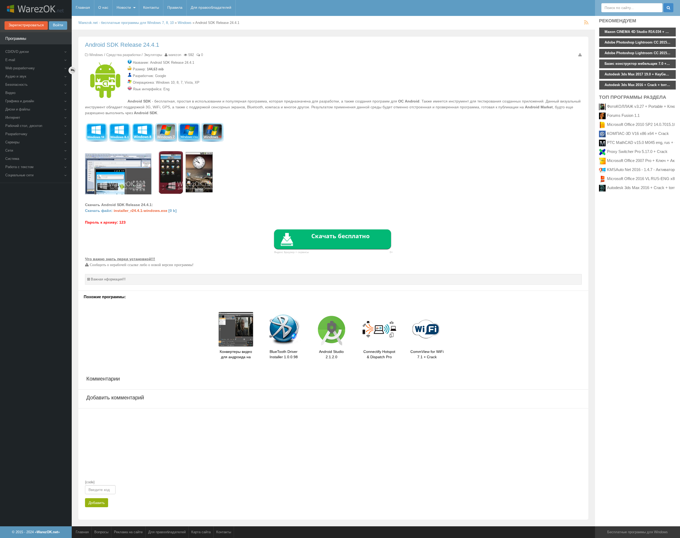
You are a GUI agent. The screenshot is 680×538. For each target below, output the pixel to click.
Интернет (12, 117)
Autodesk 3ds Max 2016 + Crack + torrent (643, 187)
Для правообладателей (211, 7)
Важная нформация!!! (108, 279)
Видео (10, 93)
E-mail (10, 60)
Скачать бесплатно (340, 236)
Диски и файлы (17, 109)
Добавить (96, 503)
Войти (58, 25)
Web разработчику (20, 68)
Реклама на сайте (128, 532)
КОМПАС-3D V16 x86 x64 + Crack (638, 133)
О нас (103, 7)
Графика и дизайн (19, 101)
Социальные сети (19, 175)
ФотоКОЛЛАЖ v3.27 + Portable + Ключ (642, 106)
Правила (174, 7)
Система (12, 159)
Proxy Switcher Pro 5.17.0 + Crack (637, 151)
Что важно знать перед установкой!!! (120, 259)
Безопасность (16, 85)
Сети (9, 150)
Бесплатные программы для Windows (637, 532)
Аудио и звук (15, 76)
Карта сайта (201, 532)
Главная (83, 7)
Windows (185, 23)
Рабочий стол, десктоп (23, 126)
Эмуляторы (153, 55)
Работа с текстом (19, 167)
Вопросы (101, 532)
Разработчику (16, 134)
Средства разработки (123, 55)
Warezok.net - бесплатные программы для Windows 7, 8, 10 (126, 23)
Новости (124, 7)
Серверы (12, 142)
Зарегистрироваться (26, 25)
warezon (174, 55)
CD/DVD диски (17, 52)
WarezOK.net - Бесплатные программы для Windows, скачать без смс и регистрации (36, 9)
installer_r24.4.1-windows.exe (140, 210)
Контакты (151, 7)
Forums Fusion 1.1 (623, 115)
